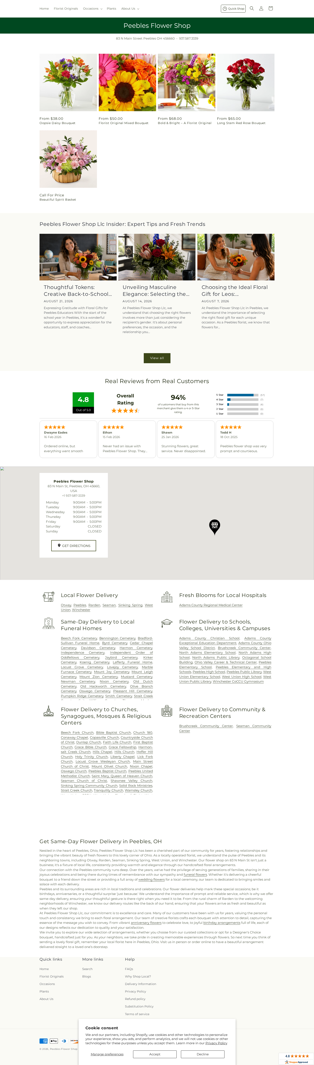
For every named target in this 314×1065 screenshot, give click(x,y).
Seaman (109, 605)
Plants (44, 991)
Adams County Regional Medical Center (211, 605)
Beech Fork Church (77, 732)
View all (157, 358)
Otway (66, 605)
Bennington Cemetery (117, 638)
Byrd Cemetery (114, 643)
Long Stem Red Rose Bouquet (241, 123)
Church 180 (142, 732)
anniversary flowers (146, 923)
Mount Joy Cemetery (111, 672)
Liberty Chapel (122, 757)
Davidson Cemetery (98, 648)
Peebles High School (209, 672)
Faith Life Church (117, 742)
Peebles (79, 605)
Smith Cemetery (118, 696)
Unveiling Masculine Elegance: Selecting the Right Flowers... (154, 290)
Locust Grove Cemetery (82, 667)
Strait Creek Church (76, 790)
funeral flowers (195, 874)
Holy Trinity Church (91, 757)
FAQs (129, 969)
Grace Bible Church (90, 747)
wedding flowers (151, 879)
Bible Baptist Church (113, 732)
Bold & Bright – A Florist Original (184, 123)
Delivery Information (140, 984)
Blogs (86, 976)
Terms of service (137, 1014)
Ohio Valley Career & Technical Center (226, 662)
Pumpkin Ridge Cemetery (82, 696)
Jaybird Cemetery (121, 657)
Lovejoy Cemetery (122, 667)
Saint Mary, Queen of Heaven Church (122, 776)
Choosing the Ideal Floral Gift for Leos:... (235, 290)
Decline (203, 1054)
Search (87, 969)
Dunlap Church (88, 742)
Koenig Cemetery (94, 662)
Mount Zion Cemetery (98, 677)
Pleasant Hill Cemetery (132, 691)
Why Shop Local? (138, 976)
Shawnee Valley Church (131, 781)
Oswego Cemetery (94, 691)
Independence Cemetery (83, 652)
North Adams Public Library (215, 657)
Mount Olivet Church (109, 766)
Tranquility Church (108, 790)
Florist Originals (52, 976)
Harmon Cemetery (136, 648)
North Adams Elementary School (207, 652)
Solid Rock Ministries (135, 786)
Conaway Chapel (74, 737)
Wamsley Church (138, 790)
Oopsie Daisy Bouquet (58, 123)
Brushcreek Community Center (244, 648)
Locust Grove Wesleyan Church (103, 761)
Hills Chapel (102, 752)
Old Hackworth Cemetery (103, 686)
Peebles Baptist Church (107, 771)
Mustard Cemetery (136, 677)
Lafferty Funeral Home (132, 662)
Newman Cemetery (78, 681)
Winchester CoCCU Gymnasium (238, 681)
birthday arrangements (221, 923)
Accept (154, 1054)
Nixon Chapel (141, 766)
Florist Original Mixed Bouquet (124, 123)
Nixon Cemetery (114, 681)
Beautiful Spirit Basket (58, 199)
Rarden (94, 605)
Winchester (81, 610)
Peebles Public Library (244, 672)
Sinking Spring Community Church (89, 786)
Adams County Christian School (209, 638)
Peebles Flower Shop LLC (66, 1048)
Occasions (47, 984)
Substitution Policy (139, 1006)
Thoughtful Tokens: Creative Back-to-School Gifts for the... (76, 290)
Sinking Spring (130, 605)
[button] (92, 8)
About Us (46, 999)
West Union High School (241, 677)
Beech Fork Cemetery (79, 638)
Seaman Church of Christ (84, 781)
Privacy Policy (216, 1043)
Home (44, 969)
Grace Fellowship (122, 747)
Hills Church (124, 752)
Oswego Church (74, 771)
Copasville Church (104, 737)
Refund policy (135, 999)
